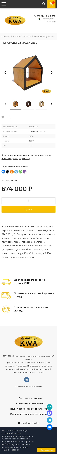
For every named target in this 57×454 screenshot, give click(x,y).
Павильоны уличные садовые (29, 155)
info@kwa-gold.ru (30, 423)
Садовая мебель (22, 36)
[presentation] (5, 72)
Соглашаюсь (46, 450)
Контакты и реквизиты (30, 403)
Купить (28, 209)
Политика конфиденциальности (30, 408)
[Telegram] (16, 171)
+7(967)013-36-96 (44, 15)
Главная (6, 36)
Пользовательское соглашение (30, 414)
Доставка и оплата (30, 398)
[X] (7, 171)
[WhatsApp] (20, 171)
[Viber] (24, 171)
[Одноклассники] (12, 171)
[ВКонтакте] (3, 171)
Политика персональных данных (29, 386)
